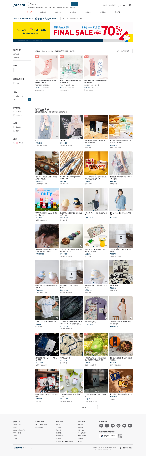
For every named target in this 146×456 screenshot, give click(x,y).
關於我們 (80, 424)
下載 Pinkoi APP (109, 436)
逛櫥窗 (15, 438)
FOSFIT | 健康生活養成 (42, 85)
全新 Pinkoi (81, 430)
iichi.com (80, 441)
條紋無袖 (65, 7)
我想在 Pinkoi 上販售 (109, 5)
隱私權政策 (59, 435)
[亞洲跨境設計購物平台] (19, 5)
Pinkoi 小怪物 (82, 435)
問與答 (58, 424)
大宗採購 (58, 427)
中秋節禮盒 (31, 7)
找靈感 (15, 435)
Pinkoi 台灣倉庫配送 (19, 430)
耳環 (46, 7)
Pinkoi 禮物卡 (17, 433)
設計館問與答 (39, 427)
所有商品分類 (17, 424)
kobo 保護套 (39, 7)
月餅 (54, 7)
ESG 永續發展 (82, 433)
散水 (50, 7)
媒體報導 (80, 427)
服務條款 (58, 433)
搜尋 (74, 4)
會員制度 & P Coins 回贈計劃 (64, 441)
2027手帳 (72, 7)
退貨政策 (58, 438)
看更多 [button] (84, 407)
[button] (29, 99)
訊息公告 (58, 430)
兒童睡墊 (59, 7)
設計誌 (15, 427)
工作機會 (80, 438)
